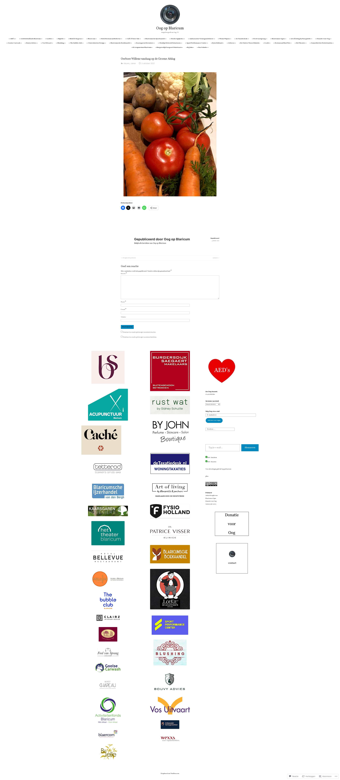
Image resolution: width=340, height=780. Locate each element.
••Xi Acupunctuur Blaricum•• (141, 47)
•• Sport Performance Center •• (196, 43)
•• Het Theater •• (301, 43)
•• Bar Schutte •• (203, 47)
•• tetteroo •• (231, 43)
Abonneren (250, 447)
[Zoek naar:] (220, 429)
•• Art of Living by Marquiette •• (300, 39)
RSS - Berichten (212, 458)
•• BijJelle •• (61, 39)
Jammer (215, 258)
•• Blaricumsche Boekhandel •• (120, 43)
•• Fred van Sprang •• (259, 39)
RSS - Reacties (212, 462)
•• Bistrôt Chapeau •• (75, 39)
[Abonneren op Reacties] (206, 462)
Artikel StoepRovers (211, 496)
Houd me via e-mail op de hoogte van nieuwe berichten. (140, 337)
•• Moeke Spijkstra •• (177, 39)
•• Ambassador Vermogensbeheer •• (201, 39)
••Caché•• (266, 43)
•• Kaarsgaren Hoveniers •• (145, 43)
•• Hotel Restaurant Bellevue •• (111, 39)
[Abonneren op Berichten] (206, 458)
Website (123, 317)
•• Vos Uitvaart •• (47, 43)
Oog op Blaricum (170, 28)
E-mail (123, 309)
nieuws (126, 63)
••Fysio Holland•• (217, 43)
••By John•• (190, 47)
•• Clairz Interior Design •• (96, 43)
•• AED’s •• (12, 39)
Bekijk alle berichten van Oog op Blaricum (150, 243)
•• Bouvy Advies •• (31, 43)
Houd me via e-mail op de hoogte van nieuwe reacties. (139, 332)
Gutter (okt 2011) (210, 504)
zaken (133, 63)
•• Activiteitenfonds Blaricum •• (30, 39)
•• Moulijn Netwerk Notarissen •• (170, 43)
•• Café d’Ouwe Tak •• (133, 39)
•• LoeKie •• (49, 39)
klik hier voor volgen (214, 420)
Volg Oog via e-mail (212, 411)
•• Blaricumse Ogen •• (278, 39)
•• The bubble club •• (76, 43)
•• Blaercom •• (91, 39)
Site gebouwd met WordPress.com (170, 773)
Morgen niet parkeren (128, 258)
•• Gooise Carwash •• (14, 43)
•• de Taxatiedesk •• (241, 39)
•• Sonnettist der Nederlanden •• (322, 43)
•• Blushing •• (61, 43)
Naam (123, 302)
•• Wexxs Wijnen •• (224, 39)
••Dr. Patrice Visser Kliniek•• (249, 43)
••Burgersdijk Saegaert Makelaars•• (169, 47)
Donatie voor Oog (210, 501)
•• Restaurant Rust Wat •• (282, 43)
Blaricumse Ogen (210, 498)
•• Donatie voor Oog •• (323, 39)
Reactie (124, 274)
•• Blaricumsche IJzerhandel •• (155, 39)
